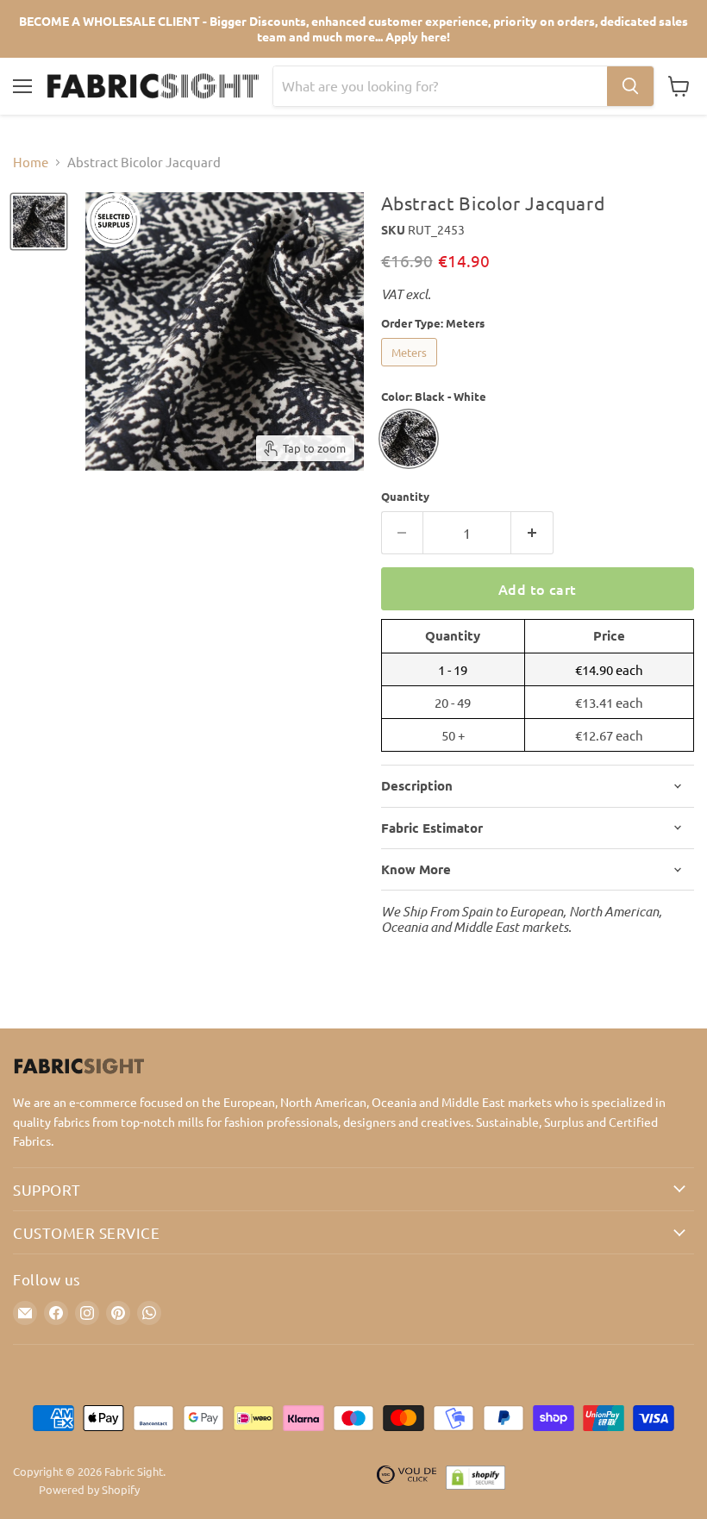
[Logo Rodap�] (407, 1481)
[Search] (630, 86)
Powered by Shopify (89, 1489)
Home (30, 161)
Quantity (405, 496)
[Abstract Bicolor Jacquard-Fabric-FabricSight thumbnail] (38, 221)
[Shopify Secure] (476, 1481)
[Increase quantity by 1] (532, 532)
